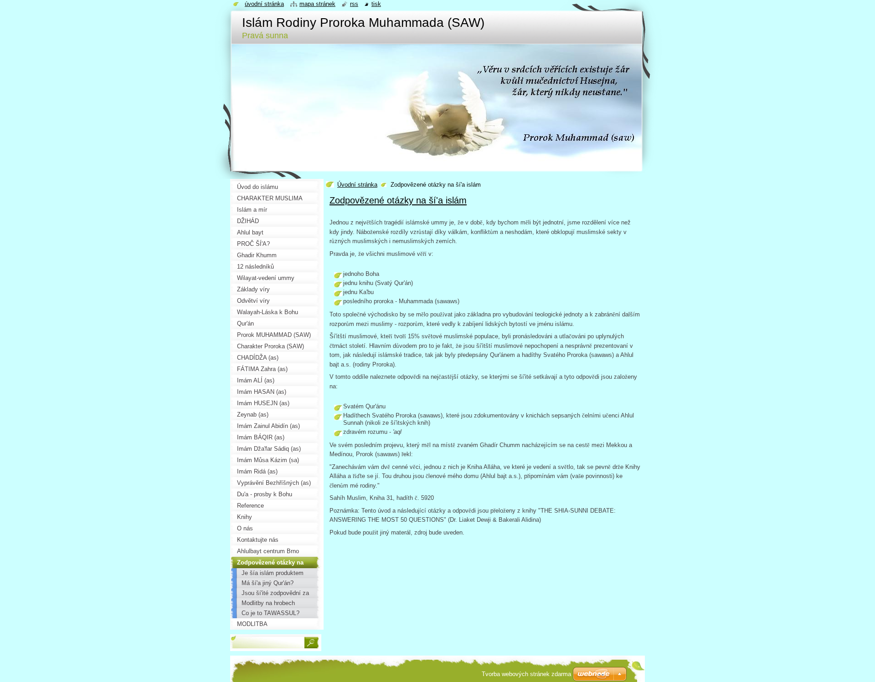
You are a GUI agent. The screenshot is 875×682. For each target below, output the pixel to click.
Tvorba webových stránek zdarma (526, 674)
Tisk (376, 3)
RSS (354, 3)
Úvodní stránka (357, 184)
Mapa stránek (317, 3)
